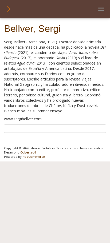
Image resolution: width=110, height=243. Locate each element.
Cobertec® (28, 152)
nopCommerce (33, 157)
